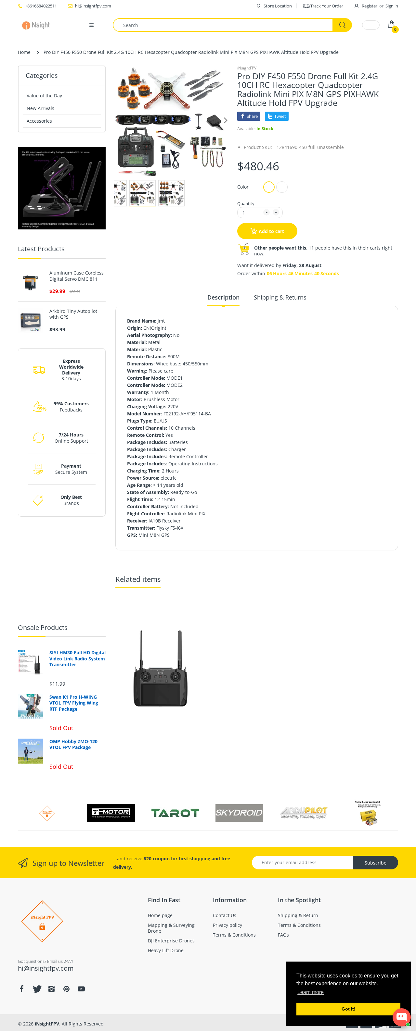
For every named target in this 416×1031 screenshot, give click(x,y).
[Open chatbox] (402, 1017)
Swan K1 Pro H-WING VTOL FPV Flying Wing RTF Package (73, 703)
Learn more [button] (310, 992)
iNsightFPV (246, 68)
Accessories (39, 121)
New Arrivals (40, 108)
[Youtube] (81, 989)
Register (369, 6)
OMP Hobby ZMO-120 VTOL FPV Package (73, 744)
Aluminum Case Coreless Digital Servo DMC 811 (76, 276)
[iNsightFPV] (38, 25)
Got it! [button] (349, 1009)
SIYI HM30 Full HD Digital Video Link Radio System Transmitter (77, 658)
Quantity (245, 203)
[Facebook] (21, 989)
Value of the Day (44, 95)
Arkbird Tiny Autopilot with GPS (73, 314)
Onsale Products (43, 627)
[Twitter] (36, 989)
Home (24, 52)
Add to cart (271, 231)
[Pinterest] (66, 989)
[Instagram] (51, 989)
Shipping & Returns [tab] (280, 297)
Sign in (391, 6)
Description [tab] (223, 297)
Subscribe (375, 863)
